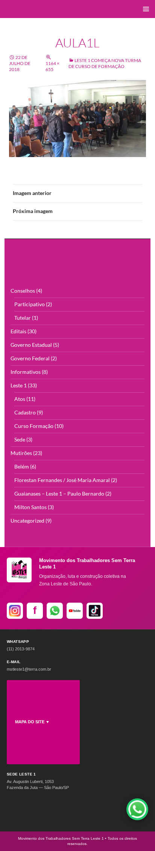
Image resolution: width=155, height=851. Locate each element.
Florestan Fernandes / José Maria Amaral (62, 480)
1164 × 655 (52, 66)
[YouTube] (75, 611)
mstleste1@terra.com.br (29, 669)
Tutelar (22, 317)
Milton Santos (30, 507)
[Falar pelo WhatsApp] (137, 809)
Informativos (26, 372)
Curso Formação (33, 426)
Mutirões (21, 453)
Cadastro (25, 412)
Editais (18, 331)
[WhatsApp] (55, 611)
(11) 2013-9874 (21, 649)
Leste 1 (19, 385)
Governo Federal (30, 358)
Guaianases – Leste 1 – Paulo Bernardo (59, 493)
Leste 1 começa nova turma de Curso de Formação (104, 63)
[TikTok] (95, 611)
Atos (19, 399)
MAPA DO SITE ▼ (32, 721)
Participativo (29, 304)
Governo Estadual (31, 345)
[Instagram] (15, 611)
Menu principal (146, 9)
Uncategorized (27, 520)
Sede (19, 439)
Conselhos (23, 290)
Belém (21, 466)
